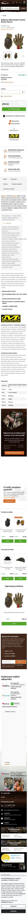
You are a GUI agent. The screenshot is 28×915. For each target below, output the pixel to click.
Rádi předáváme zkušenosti (16, 150)
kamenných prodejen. (9, 497)
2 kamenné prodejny (14, 162)
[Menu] (24, 2)
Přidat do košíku (15, 109)
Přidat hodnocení (14, 471)
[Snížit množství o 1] (20, 103)
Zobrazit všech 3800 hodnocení (16, 698)
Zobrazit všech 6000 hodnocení (16, 687)
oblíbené (17, 2)
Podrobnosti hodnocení (7, 29)
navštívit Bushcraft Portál (13, 453)
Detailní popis (4, 69)
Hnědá (10, 399)
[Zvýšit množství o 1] (25, 103)
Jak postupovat (9, 501)
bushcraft (8, 223)
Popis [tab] (5, 179)
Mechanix (14, 196)
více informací (14, 831)
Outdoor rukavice (12, 384)
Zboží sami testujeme (14, 156)
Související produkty (8, 188)
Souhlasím (13, 911)
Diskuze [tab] (5, 184)
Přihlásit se (20, 662)
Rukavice (3, 196)
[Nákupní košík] (20, 2)
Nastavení (13, 906)
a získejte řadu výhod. (15, 116)
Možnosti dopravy (8, 82)
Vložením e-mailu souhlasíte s (12, 665)
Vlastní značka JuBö (14, 169)
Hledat (23, 8)
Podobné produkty (17, 184)
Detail (7, 541)
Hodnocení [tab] (14, 179)
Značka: (14, 136)
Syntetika (10, 405)
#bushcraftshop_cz (21, 775)
